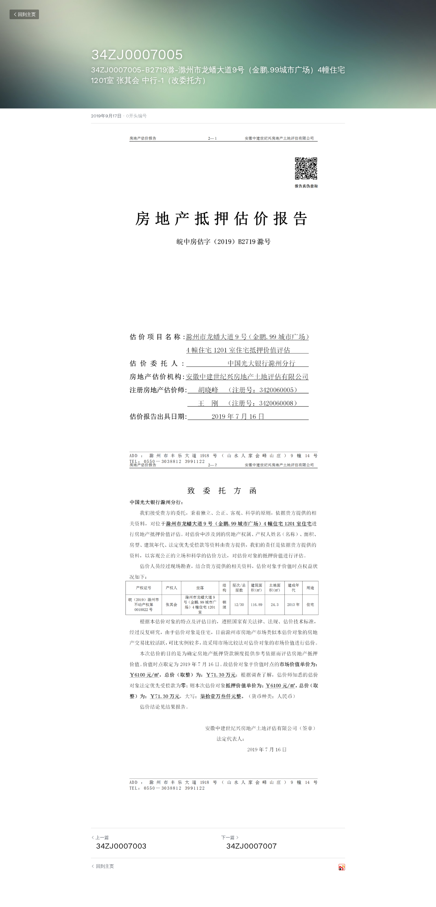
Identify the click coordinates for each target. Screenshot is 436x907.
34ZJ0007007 (249, 846)
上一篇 (102, 837)
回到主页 (27, 14)
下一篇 (228, 837)
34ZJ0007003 (119, 846)
